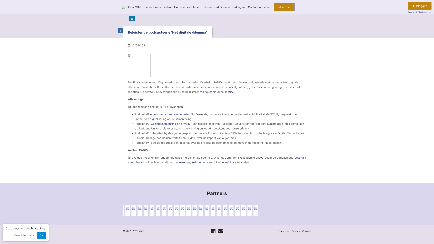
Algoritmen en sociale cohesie (169, 114)
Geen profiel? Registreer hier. (419, 12)
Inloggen (421, 6)
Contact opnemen (259, 7)
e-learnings (183, 162)
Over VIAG (134, 7)
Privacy (296, 231)
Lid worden (284, 7)
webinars (230, 162)
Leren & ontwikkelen (158, 7)
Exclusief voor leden (187, 7)
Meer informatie (24, 235)
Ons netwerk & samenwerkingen (224, 7)
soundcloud (212, 92)
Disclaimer (283, 231)
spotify (228, 92)
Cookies (306, 231)
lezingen (197, 162)
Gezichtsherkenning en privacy (171, 123)
